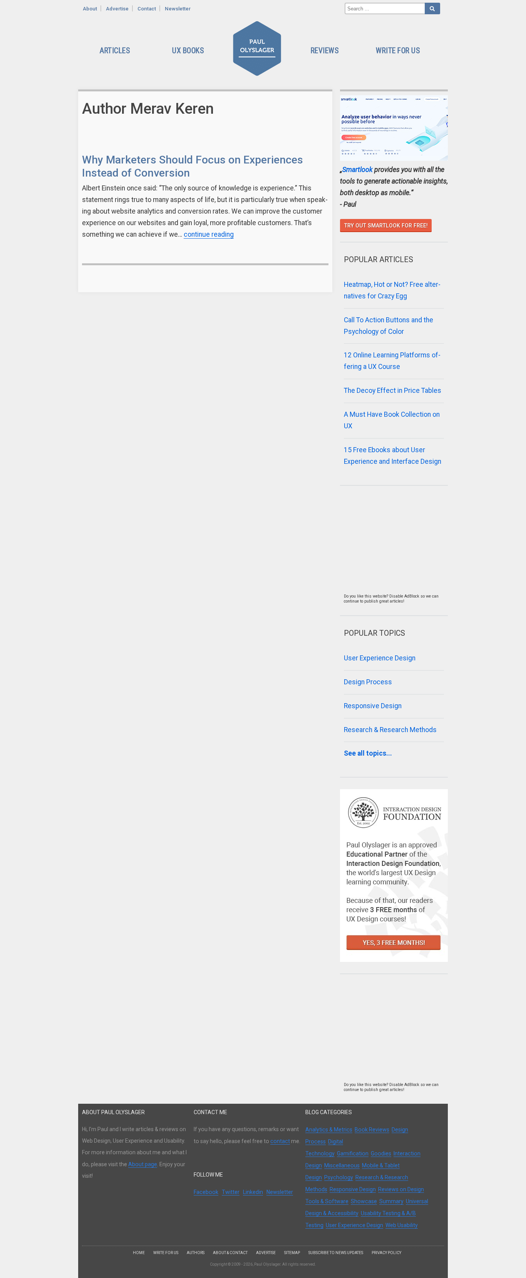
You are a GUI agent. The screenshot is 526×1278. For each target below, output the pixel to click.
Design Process (368, 682)
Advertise (117, 9)
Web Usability (401, 1225)
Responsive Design (373, 706)
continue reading (209, 234)
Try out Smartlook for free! (386, 225)
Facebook (206, 1192)
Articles (115, 50)
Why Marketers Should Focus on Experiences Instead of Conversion (192, 166)
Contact (146, 9)
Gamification (353, 1153)
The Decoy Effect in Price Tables (392, 390)
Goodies (381, 1153)
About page (142, 1164)
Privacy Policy (386, 1253)
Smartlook (357, 169)
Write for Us (398, 50)
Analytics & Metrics (328, 1129)
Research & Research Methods (390, 730)
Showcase (364, 1201)
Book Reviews (372, 1129)
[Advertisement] (392, 545)
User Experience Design (379, 658)
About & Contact (230, 1253)
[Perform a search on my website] (432, 8)
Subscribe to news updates (335, 1253)
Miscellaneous (342, 1165)
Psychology (338, 1177)
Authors (195, 1253)
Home (139, 1253)
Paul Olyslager (258, 51)
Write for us (165, 1253)
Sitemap (292, 1253)
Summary (391, 1201)
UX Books (188, 50)
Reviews (325, 50)
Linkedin (253, 1192)
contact (280, 1141)
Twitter (231, 1192)
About (90, 9)
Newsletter (178, 9)
